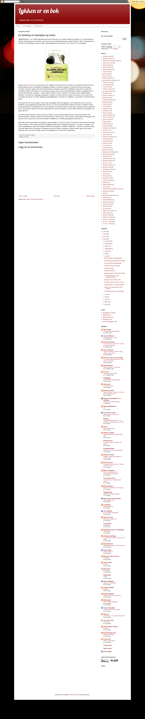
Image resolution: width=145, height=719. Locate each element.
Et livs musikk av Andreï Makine (113, 258)
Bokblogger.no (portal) (109, 313)
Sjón (104, 193)
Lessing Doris (107, 147)
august (107, 251)
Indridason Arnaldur (108, 128)
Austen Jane (106, 71)
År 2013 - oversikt (108, 223)
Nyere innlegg (23, 196)
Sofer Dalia (106, 197)
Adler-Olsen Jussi (108, 63)
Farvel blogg (106, 622)
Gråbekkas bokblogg (109, 536)
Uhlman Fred (106, 206)
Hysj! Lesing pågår (109, 608)
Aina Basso (106, 384)
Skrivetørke (106, 558)
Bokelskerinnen (108, 544)
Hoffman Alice (107, 124)
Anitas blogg (107, 550)
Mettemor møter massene (111, 556)
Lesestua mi (107, 639)
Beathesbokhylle (108, 594)
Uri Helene (106, 208)
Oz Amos (26, 136)
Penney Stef (106, 176)
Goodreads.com (107, 319)
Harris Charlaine (107, 117)
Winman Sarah (107, 215)
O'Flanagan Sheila (108, 169)
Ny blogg (105, 628)
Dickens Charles (107, 95)
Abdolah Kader (107, 56)
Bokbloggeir (107, 378)
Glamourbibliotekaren (109, 406)
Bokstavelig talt (108, 486)
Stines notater (107, 562)
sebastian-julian (74, 694)
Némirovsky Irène (108, 165)
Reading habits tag (108, 506)
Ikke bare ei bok (108, 517)
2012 (104, 234)
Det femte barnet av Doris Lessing (114, 282)
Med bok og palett (108, 390)
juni (106, 256)
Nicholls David (107, 167)
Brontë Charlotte (107, 78)
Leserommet (107, 523)
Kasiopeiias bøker (108, 448)
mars (106, 299)
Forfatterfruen (107, 645)
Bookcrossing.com (108, 317)
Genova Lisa (106, 113)
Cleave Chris (106, 87)
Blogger (87, 694)
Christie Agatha (107, 84)
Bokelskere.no (107, 315)
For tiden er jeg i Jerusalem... (112, 265)
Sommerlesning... (109, 268)
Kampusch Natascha (109, 137)
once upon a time (108, 620)
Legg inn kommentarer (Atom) (34, 199)
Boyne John (106, 76)
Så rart (105, 426)
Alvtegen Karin (107, 67)
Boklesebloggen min (109, 633)
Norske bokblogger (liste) (110, 321)
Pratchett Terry (107, 178)
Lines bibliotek (107, 511)
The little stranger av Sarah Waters (114, 291)
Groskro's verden (108, 455)
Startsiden (57, 196)
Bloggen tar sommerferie (109, 583)
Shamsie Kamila (107, 191)
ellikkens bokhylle (108, 433)
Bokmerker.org (108, 440)
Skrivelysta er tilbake (108, 634)
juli (106, 253)
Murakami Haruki (108, 160)
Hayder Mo (106, 121)
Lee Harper (106, 145)
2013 (104, 231)
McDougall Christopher (109, 152)
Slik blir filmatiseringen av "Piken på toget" (114, 545)
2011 (104, 236)
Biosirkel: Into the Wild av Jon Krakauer (113, 487)
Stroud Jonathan (107, 202)
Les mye (106, 372)
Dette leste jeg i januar (109, 428)
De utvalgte (106, 570)
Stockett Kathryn (107, 199)
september (108, 248)
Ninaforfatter (107, 575)
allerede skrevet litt (29, 85)
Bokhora (106, 419)
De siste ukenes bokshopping (112, 263)
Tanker (105, 576)
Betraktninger (107, 651)
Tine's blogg (107, 329)
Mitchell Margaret (108, 154)
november (108, 243)
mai (106, 294)
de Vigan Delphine (108, 91)
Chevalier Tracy (107, 82)
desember (108, 241)
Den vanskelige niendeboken (110, 512)
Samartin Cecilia (107, 180)
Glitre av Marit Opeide (109, 640)
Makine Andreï (107, 150)
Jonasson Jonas (107, 132)
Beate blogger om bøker (110, 626)
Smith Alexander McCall (110, 195)
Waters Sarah (107, 213)
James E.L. (106, 130)
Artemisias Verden (109, 342)
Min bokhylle (107, 600)
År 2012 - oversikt (108, 221)
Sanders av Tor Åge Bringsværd (111, 401)
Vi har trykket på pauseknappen (111, 379)
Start (18, 26)
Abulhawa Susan (108, 58)
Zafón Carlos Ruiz (108, 217)
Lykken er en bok (38, 11)
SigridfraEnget (107, 492)
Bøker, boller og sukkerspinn (112, 498)
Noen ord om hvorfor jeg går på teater (113, 450)
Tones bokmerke (108, 350)
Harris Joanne (107, 119)
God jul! (105, 564)
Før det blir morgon (108, 386)
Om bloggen (27, 26)
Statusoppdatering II (108, 500)
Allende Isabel (107, 65)
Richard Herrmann (109, 270)
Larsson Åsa (106, 143)
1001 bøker (38, 26)
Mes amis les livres (109, 478)
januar (107, 304)
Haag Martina (107, 126)
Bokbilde (105, 589)
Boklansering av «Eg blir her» (110, 414)
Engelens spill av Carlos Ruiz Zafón (114, 273)
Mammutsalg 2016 (108, 551)
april (106, 297)
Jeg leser (106, 614)
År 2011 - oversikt (108, 219)
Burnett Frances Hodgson (110, 80)
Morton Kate (106, 156)
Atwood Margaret (108, 69)
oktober (107, 246)
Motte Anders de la (108, 158)
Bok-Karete (106, 569)
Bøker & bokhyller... (109, 470)
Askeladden (107, 505)
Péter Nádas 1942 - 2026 (109, 337)
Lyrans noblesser (108, 336)
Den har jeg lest (108, 462)
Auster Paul (106, 74)
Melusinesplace (108, 365)
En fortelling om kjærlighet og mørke (114, 261)
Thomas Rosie (107, 204)
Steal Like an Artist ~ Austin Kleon (111, 367)
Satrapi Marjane (107, 184)
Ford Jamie (106, 106)
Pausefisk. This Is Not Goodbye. (111, 609)
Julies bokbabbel (108, 581)
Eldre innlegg (90, 196)
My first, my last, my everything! (113, 357)
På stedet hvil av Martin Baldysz (111, 331)
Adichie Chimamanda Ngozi (111, 60)
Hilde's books (107, 648)
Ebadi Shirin (106, 97)
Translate (115, 49)
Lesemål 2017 (107, 531)
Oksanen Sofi (107, 171)
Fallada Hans (107, 102)
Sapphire (105, 182)
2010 (104, 239)
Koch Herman (107, 141)
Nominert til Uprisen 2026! (110, 373)
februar (107, 302)
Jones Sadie (106, 134)
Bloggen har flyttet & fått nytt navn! (112, 595)
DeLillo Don (106, 93)
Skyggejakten (106, 525)
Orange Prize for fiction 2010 (112, 280)
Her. (104, 408)
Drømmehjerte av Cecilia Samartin (114, 285)
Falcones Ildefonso (108, 100)
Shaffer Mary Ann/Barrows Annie (112, 189)
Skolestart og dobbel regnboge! (111, 494)
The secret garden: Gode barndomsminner (111, 276)
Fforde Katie (106, 104)
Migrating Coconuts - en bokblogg (113, 530)
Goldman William (108, 115)
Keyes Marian (107, 139)
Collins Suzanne (107, 89)
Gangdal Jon (106, 110)
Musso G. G (106, 163)
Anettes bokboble (108, 587)
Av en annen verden (109, 412)
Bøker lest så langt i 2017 (109, 519)
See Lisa (105, 187)
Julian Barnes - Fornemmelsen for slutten (114, 615)
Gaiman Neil (106, 108)
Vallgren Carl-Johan (108, 210)
